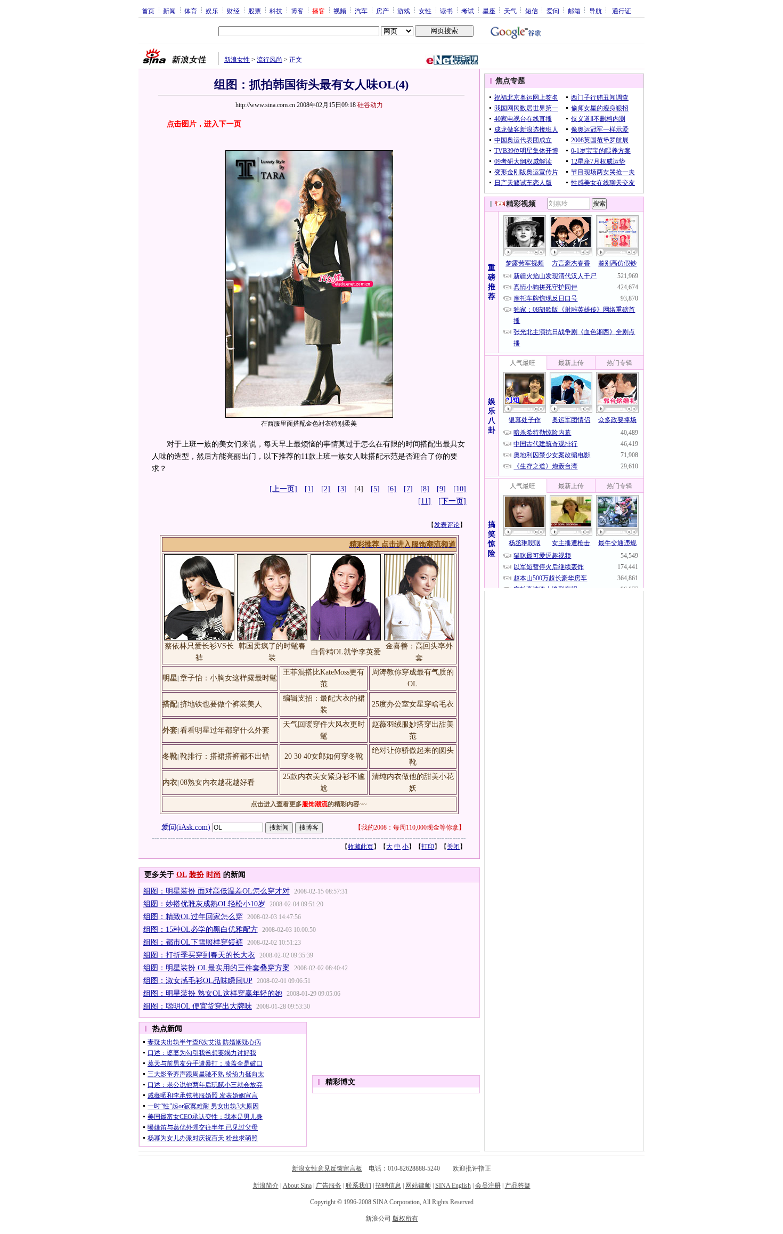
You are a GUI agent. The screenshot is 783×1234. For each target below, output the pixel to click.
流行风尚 (269, 59)
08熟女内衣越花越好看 (217, 782)
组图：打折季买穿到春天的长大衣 (199, 955)
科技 (276, 10)
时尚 (213, 875)
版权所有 (405, 1218)
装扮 (196, 875)
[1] (309, 489)
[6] (391, 489)
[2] (325, 489)
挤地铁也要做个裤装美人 (221, 704)
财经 (233, 10)
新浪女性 (237, 59)
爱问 (553, 10)
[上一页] (283, 489)
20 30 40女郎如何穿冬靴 (323, 756)
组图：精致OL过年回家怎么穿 (193, 917)
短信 (531, 10)
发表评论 (447, 525)
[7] (408, 489)
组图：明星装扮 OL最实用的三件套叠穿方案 (216, 968)
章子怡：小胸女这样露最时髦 (228, 678)
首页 (148, 10)
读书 (446, 10)
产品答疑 (518, 1185)
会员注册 (488, 1185)
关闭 (453, 846)
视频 (339, 10)
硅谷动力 (370, 105)
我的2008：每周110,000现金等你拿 (410, 827)
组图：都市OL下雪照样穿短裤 (193, 942)
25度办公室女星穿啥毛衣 (413, 704)
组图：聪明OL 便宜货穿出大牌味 (197, 1006)
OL (181, 875)
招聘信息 (388, 1185)
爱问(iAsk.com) (185, 827)
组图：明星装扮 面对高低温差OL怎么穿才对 (216, 891)
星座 (489, 10)
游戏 (403, 10)
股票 (254, 10)
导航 (595, 10)
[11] (424, 501)
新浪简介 (266, 1185)
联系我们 (358, 1185)
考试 (467, 10)
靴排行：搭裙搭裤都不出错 (225, 756)
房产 (382, 10)
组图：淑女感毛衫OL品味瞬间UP (197, 981)
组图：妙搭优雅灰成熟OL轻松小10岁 (204, 904)
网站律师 (418, 1185)
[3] (342, 489)
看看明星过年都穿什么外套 (225, 730)
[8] (424, 489)
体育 (190, 10)
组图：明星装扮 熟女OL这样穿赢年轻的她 (212, 993)
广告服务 (328, 1185)
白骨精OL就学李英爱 (346, 652)
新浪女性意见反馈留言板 (327, 1168)
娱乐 (212, 10)
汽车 (361, 10)
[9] (441, 489)
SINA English (453, 1185)
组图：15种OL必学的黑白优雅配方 (200, 929)
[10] (459, 489)
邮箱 (574, 10)
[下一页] (452, 501)
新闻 (169, 10)
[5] (375, 489)
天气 (510, 10)
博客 (297, 10)
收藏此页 (360, 846)
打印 (427, 846)
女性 (425, 10)
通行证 (621, 10)
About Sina (297, 1185)
